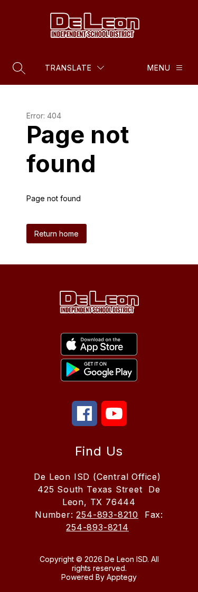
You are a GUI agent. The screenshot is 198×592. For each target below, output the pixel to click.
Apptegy (122, 577)
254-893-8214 (97, 527)
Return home (56, 233)
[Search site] (19, 68)
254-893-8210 (107, 514)
